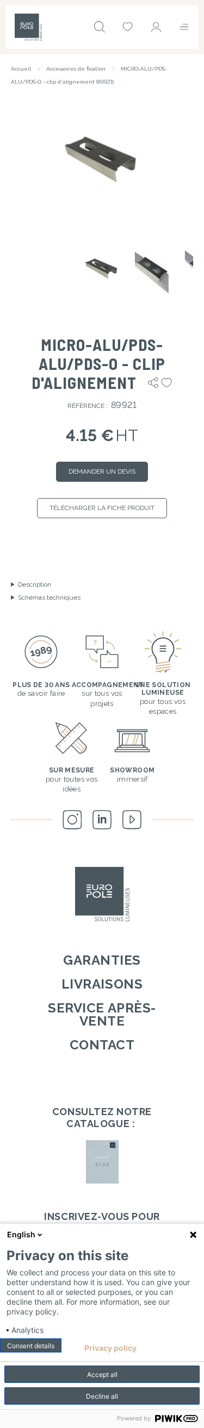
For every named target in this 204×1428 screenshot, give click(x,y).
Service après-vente (102, 1014)
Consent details (30, 1346)
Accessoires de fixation (76, 69)
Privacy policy (110, 1348)
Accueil (21, 69)
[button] (102, 159)
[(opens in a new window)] (102, 1162)
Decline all (102, 1396)
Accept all (102, 1374)
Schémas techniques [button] (49, 597)
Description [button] (34, 584)
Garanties (102, 960)
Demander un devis (102, 471)
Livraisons (102, 984)
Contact (102, 1045)
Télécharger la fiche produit (102, 508)
